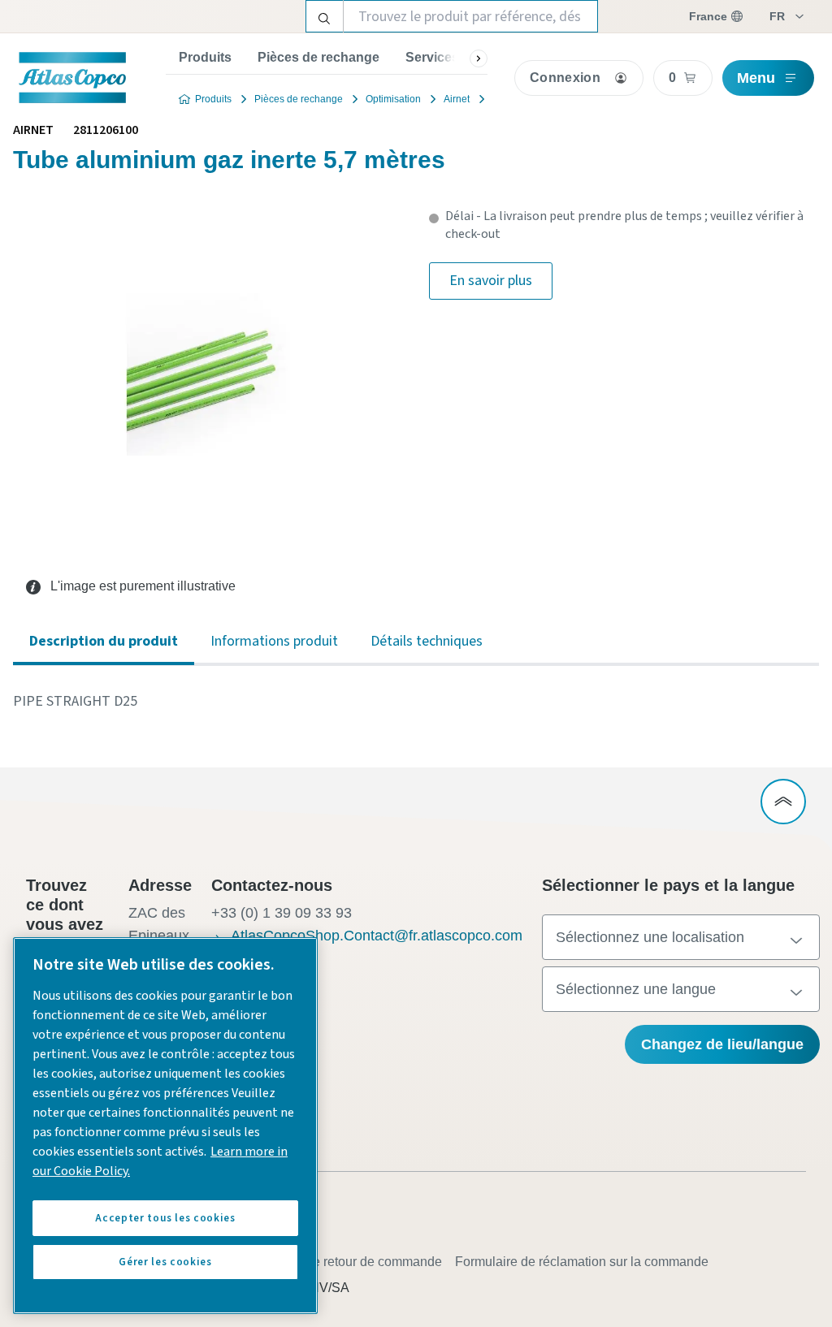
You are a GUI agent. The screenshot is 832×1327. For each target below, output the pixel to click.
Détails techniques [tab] (426, 641)
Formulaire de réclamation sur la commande (581, 1262)
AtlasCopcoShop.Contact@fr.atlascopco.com (376, 935)
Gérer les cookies (165, 1262)
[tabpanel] (416, 701)
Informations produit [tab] (274, 641)
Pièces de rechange (318, 57)
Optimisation (393, 99)
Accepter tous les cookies (165, 1218)
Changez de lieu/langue (722, 1044)
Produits (205, 57)
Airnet (457, 99)
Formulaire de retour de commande (341, 1262)
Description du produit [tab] (103, 641)
